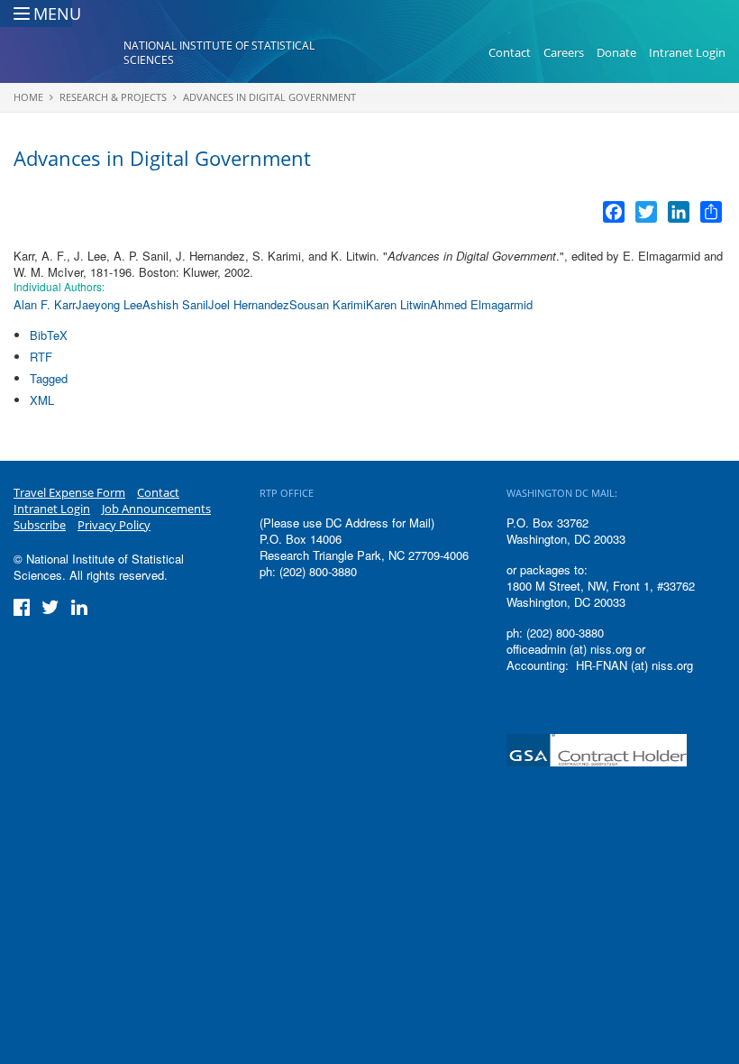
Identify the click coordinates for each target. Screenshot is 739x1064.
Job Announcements (156, 508)
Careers (563, 52)
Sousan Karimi (327, 304)
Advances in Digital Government (269, 97)
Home (28, 97)
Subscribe (40, 525)
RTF (41, 356)
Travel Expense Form (69, 492)
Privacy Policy (114, 525)
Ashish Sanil (175, 304)
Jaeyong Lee (109, 304)
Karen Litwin (398, 304)
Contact (509, 52)
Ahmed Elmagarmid (481, 304)
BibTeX (49, 335)
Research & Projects (113, 97)
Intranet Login (687, 52)
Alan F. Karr (45, 304)
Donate (616, 52)
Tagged (49, 378)
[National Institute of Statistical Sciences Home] (68, 53)
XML (42, 399)
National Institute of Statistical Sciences (219, 53)
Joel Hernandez (248, 304)
